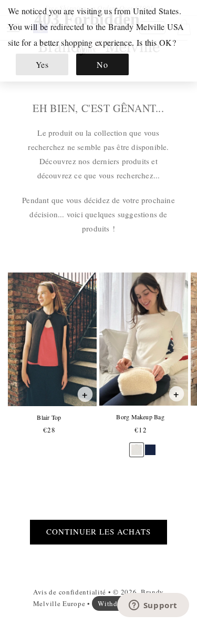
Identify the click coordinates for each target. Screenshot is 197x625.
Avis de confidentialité (69, 592)
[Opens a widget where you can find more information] (153, 606)
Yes (42, 64)
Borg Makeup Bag (140, 416)
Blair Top (48, 417)
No (102, 64)
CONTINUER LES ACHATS (98, 531)
